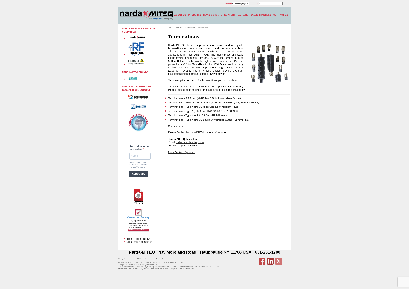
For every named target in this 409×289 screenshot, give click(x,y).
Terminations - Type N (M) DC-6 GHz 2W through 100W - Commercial (208, 119)
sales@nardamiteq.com (190, 142)
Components (190, 28)
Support (229, 14)
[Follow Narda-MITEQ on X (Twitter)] (278, 263)
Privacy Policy (161, 259)
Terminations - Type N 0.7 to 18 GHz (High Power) (197, 115)
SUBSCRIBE (138, 173)
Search (256, 4)
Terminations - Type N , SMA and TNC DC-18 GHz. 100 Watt (203, 111)
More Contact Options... (181, 152)
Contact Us (280, 14)
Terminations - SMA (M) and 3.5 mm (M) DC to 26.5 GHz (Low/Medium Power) (213, 102)
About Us (180, 14)
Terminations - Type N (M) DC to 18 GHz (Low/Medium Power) (204, 106)
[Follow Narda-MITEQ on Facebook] (262, 263)
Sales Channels (261, 14)
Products (194, 14)
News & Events (212, 14)
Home (170, 28)
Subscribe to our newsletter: (139, 148)
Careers (243, 14)
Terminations (203, 28)
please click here (228, 80)
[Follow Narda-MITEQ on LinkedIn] (270, 263)
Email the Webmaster (139, 241)
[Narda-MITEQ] (146, 18)
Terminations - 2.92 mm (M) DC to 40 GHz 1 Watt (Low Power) (204, 98)
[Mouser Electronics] (138, 106)
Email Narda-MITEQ (138, 238)
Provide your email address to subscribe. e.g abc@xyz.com (138, 164)
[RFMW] (138, 97)
